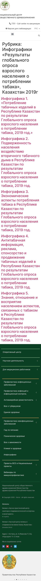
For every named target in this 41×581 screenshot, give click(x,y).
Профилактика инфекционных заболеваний (17, 383)
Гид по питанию (11, 430)
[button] (12, 34)
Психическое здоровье (14, 436)
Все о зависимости (12, 442)
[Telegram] (15, 546)
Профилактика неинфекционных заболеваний (18, 422)
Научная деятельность (13, 361)
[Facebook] (3, 546)
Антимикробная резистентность (18, 400)
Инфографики (10, 455)
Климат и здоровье (12, 448)
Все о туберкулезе (12, 406)
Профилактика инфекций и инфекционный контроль (16, 392)
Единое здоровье (12, 412)
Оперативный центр (12, 352)
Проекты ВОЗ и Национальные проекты (18, 464)
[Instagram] (11, 546)
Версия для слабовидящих (19, 28)
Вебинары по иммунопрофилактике (14, 473)
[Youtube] (7, 546)
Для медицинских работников (16, 369)
